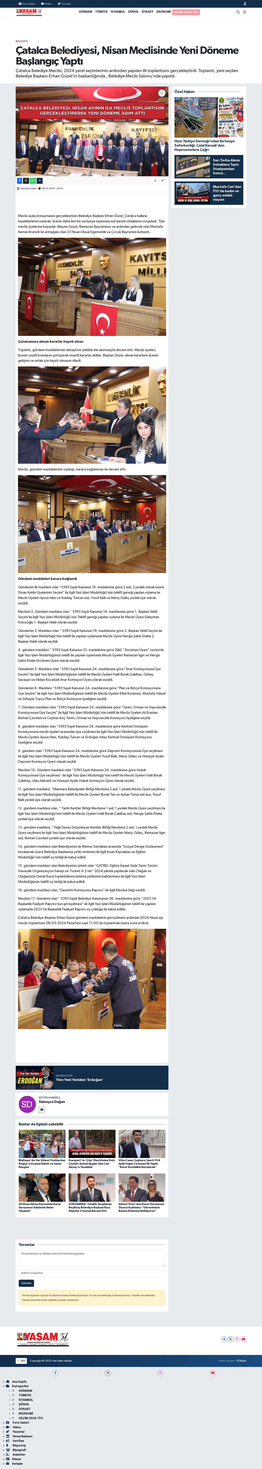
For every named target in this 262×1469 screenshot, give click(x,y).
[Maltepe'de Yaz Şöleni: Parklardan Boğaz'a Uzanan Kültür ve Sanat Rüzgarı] (42, 1143)
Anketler (18, 1454)
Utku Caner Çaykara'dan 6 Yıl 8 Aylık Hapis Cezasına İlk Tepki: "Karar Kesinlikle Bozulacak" (139, 1164)
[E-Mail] (42, 1110)
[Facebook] (224, 1339)
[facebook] (55, 1373)
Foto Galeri (28, 3)
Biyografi (19, 1449)
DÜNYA (133, 11)
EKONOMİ (163, 11)
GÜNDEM (85, 11)
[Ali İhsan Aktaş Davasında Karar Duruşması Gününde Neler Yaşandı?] (42, 1187)
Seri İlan (18, 1440)
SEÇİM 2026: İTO (186, 12)
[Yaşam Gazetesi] (29, 12)
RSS (22, 1360)
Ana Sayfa (19, 1381)
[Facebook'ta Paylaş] (19, 181)
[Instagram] (237, 1339)
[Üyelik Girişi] (243, 4)
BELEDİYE (22, 41)
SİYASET (147, 11)
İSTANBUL (118, 11)
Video (48, 3)
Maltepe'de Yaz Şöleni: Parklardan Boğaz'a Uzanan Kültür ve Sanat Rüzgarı (42, 1164)
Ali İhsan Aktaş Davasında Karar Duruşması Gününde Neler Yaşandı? (40, 1207)
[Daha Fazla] (40, 181)
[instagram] (160, 1373)
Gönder (26, 1283)
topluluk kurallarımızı (51, 1295)
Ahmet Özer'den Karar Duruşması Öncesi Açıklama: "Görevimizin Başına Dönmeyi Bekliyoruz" (141, 1207)
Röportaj (18, 1445)
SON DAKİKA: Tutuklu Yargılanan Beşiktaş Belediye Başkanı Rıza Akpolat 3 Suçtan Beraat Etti (90, 1207)
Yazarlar (66, 3)
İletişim (17, 1463)
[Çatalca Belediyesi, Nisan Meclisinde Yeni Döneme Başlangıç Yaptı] (92, 131)
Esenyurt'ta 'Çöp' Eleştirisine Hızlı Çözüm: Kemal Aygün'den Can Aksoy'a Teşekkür (92, 1164)
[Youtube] (243, 1339)
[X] (230, 1339)
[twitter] (108, 1373)
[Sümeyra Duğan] (27, 1104)
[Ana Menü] (244, 12)
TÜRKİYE (101, 11)
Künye (16, 1459)
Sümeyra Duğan (28, 188)
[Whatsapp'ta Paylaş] (33, 181)
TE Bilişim (241, 1360)
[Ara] (238, 12)
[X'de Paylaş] (26, 181)
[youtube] (213, 1373)
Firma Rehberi (22, 1436)
